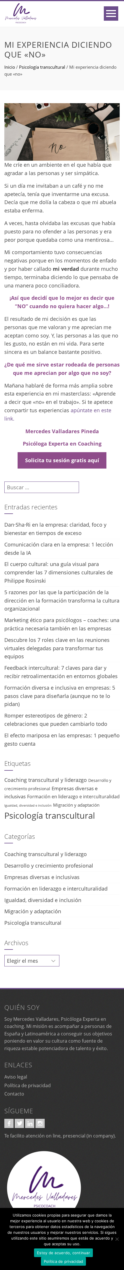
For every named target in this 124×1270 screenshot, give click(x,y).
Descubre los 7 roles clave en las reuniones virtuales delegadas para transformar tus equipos (57, 648)
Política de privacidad (27, 1085)
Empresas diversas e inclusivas (42, 877)
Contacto (14, 1094)
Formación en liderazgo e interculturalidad (73, 796)
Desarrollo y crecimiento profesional (48, 865)
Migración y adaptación (76, 805)
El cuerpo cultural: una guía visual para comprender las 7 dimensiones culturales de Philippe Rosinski (58, 572)
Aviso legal (15, 1077)
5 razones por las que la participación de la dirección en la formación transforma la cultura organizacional (61, 600)
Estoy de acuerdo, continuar (63, 1252)
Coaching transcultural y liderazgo (45, 779)
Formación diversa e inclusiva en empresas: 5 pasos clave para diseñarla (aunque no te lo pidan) (59, 696)
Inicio (9, 67)
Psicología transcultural (42, 67)
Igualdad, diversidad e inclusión (28, 805)
